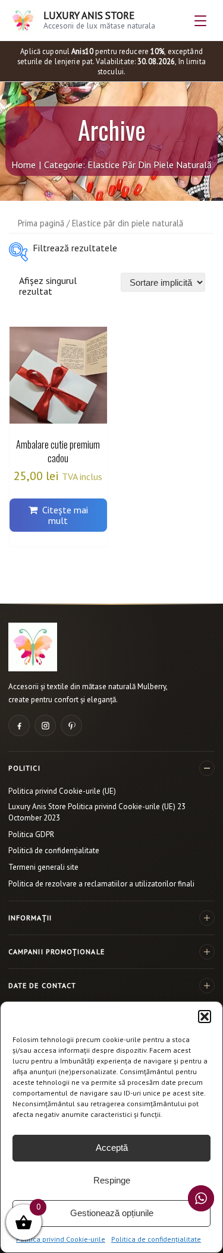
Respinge (111, 1180)
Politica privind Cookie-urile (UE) (62, 791)
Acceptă (112, 1147)
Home (23, 165)
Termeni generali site (43, 867)
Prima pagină (41, 223)
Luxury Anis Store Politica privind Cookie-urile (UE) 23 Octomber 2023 (97, 812)
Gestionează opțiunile (111, 1213)
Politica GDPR (31, 834)
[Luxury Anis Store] (32, 647)
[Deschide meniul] (200, 21)
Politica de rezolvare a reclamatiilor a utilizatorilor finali (101, 884)
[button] (205, 1016)
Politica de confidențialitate (156, 1239)
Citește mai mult (65, 515)
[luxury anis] (18, 251)
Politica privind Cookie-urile (60, 1239)
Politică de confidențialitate (53, 850)
